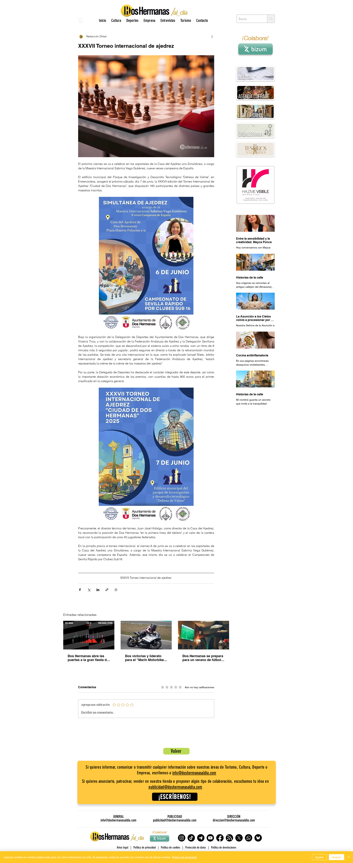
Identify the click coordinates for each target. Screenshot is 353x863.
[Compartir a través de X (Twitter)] (89, 589)
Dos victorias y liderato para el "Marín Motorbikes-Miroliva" (146, 658)
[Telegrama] (200, 838)
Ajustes (319, 857)
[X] (239, 838)
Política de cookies (170, 847)
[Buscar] (270, 19)
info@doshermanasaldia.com (194, 772)
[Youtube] (210, 838)
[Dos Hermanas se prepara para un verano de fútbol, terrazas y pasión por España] (203, 635)
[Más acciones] (212, 36)
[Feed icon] (229, 838)
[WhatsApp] (248, 838)
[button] (81, 20)
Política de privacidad (184, 857)
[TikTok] (191, 838)
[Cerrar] (348, 857)
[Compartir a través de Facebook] (80, 589)
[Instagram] (181, 838)
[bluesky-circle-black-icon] (258, 838)
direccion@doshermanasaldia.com (234, 820)
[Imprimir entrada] (116, 589)
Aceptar (336, 857)
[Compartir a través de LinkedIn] (98, 589)
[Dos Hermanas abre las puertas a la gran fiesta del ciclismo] (88, 635)
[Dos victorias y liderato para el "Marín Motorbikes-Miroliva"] (146, 635)
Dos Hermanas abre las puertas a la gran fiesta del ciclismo (88, 658)
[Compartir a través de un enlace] (107, 589)
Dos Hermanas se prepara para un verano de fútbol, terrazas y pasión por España (202, 658)
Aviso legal (122, 847)
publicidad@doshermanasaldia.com (175, 787)
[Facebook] (220, 838)
